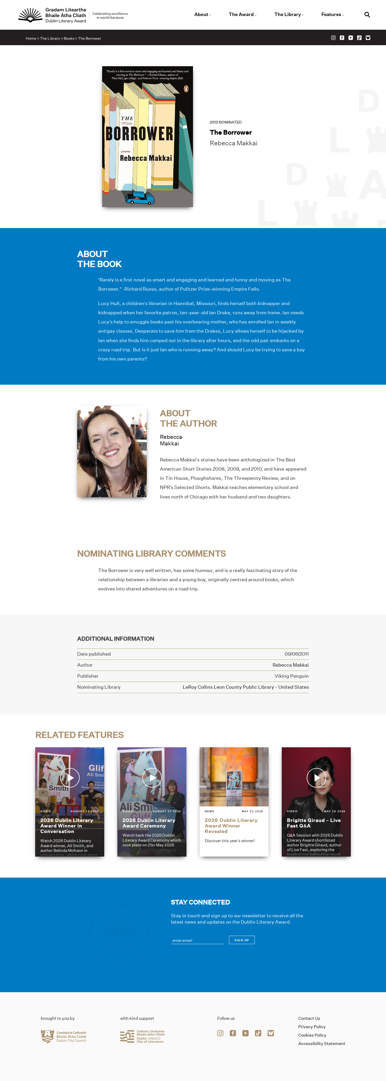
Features (331, 14)
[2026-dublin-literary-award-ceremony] (151, 802)
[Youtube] (350, 37)
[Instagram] (333, 37)
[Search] (367, 15)
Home (31, 38)
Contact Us (309, 1018)
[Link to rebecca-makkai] (112, 451)
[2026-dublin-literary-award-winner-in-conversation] (69, 802)
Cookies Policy (312, 1035)
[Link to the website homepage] (73, 15)
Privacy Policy (312, 1026)
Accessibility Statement (321, 1043)
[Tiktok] (359, 37)
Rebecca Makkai (233, 143)
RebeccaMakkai (171, 440)
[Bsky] (368, 37)
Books (69, 38)
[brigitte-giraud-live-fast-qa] (316, 802)
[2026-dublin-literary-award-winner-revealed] (234, 802)
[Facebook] (342, 37)
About (201, 14)
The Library (287, 14)
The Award (241, 14)
